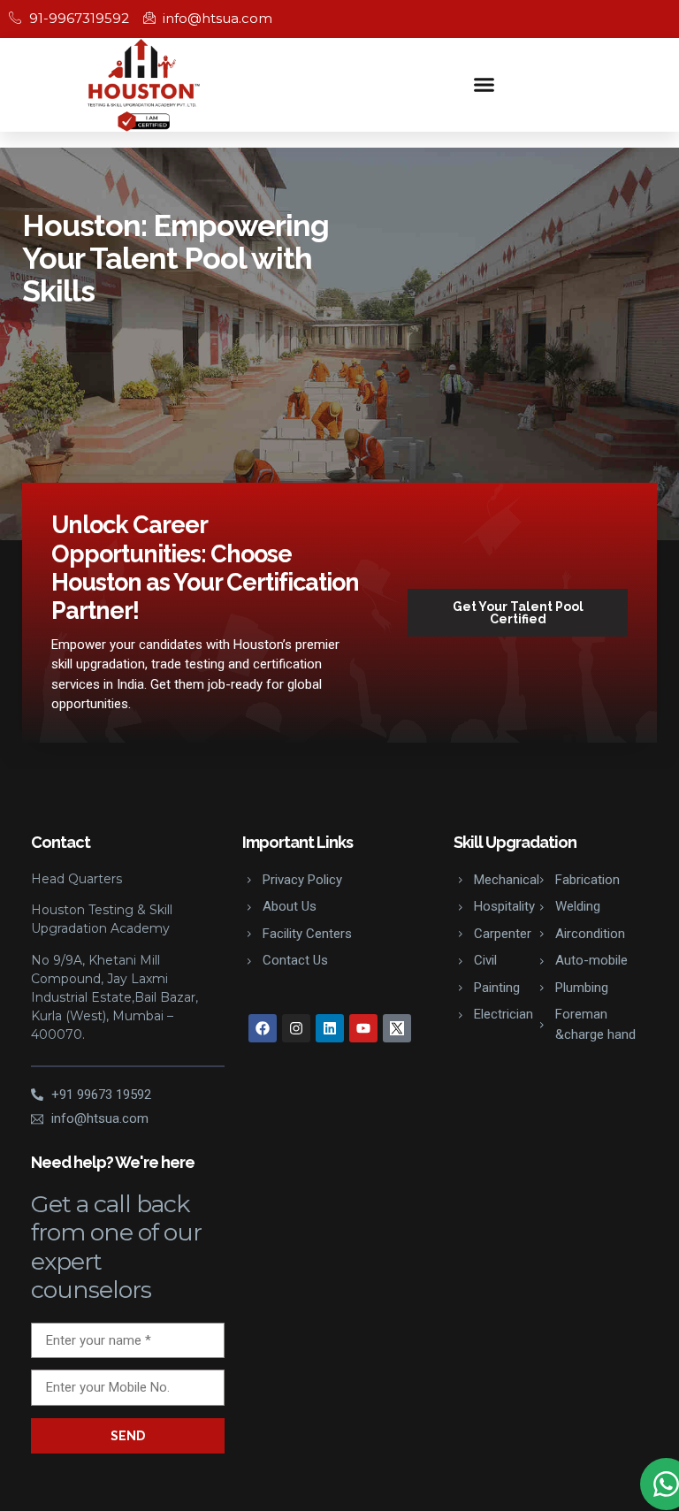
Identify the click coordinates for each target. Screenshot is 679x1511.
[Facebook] (262, 1028)
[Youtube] (363, 1028)
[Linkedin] (330, 1028)
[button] (484, 85)
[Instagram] (296, 1028)
